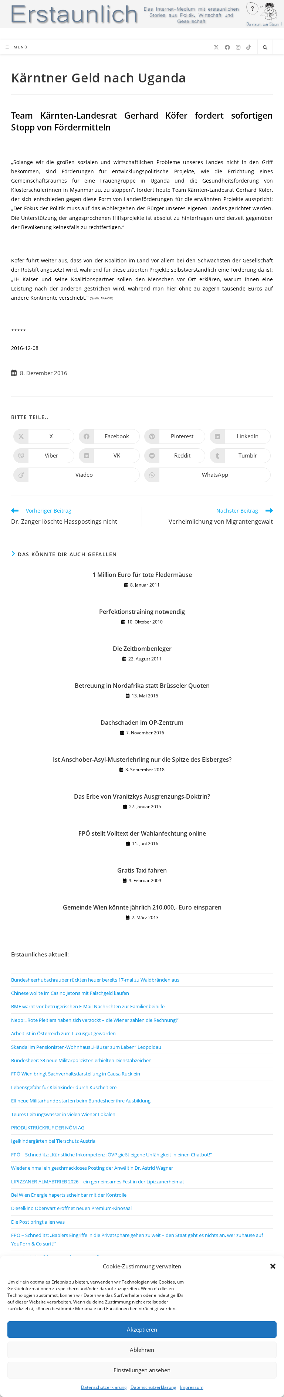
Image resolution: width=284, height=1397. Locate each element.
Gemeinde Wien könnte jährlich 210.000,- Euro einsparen (142, 907)
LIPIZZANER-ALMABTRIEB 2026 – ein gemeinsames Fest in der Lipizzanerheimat (97, 1181)
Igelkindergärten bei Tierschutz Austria (53, 1141)
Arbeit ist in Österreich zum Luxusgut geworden (63, 1033)
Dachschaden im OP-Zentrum (142, 722)
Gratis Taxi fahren (142, 870)
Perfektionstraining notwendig (142, 612)
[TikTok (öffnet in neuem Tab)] (248, 47)
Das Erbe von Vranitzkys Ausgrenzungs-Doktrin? (142, 796)
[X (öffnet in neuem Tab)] (216, 47)
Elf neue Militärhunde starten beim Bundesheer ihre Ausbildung (81, 1100)
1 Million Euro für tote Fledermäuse (142, 575)
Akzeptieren (142, 1329)
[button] (273, 1266)
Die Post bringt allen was (38, 1221)
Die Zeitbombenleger (142, 649)
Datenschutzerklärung (104, 1387)
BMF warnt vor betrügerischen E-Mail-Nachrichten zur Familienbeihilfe (88, 1006)
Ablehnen (142, 1349)
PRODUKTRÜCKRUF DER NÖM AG (47, 1127)
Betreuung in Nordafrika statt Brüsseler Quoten (142, 685)
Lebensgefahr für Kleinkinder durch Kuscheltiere (63, 1087)
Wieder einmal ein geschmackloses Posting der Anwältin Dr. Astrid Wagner (92, 1168)
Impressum (191, 1387)
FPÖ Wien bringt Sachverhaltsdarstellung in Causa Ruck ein (75, 1073)
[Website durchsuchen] (265, 48)
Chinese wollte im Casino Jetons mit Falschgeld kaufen (70, 993)
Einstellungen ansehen (142, 1370)
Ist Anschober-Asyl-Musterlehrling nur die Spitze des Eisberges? (142, 759)
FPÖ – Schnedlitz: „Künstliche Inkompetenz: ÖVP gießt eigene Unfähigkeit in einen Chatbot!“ (111, 1154)
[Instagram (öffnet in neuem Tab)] (238, 47)
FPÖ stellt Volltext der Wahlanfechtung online (142, 833)
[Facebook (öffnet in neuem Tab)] (227, 47)
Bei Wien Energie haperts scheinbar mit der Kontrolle (68, 1195)
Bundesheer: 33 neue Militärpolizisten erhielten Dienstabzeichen (81, 1060)
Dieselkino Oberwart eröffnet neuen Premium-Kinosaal (71, 1208)
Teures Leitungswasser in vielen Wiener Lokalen (63, 1114)
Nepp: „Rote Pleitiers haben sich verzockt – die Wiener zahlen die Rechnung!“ (95, 1020)
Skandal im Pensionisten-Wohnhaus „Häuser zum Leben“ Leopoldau (86, 1047)
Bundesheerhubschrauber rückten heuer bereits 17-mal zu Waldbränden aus (95, 979)
